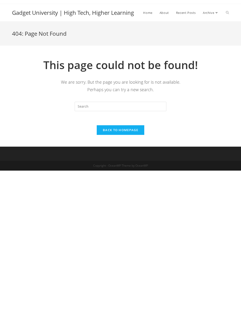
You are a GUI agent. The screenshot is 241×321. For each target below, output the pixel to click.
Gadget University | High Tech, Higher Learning (73, 12)
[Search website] (227, 12)
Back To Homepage (120, 130)
